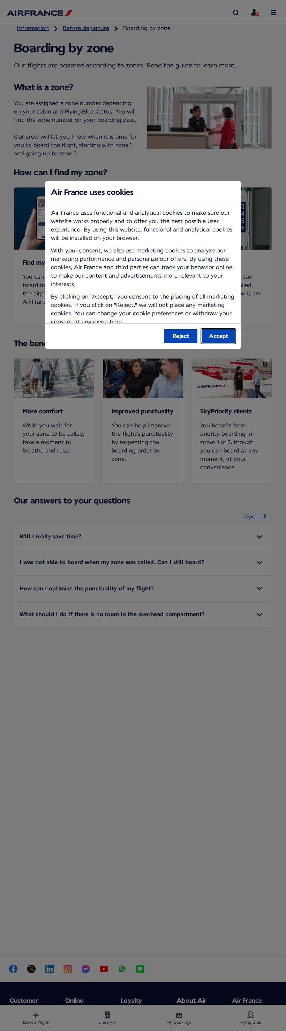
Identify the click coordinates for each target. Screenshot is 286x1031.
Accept (218, 336)
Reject (181, 336)
